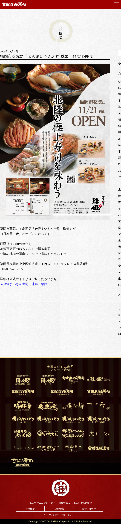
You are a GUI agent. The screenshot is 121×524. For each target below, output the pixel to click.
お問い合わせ (89, 509)
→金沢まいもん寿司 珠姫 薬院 (23, 284)
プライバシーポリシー (65, 515)
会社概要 (30, 509)
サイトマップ (49, 515)
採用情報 (59, 509)
